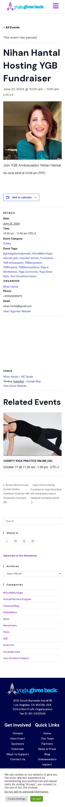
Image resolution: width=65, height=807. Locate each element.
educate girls (10, 258)
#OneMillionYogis (42, 253)
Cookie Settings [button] (16, 798)
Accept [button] (36, 798)
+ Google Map (33, 381)
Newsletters (10, 625)
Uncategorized (11, 651)
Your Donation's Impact (16, 658)
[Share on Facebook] (15, 541)
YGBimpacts (10, 267)
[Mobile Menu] (56, 6)
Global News (10, 612)
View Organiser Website (17, 311)
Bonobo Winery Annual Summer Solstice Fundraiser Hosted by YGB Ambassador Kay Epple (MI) (16, 493)
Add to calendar (22, 197)
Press (6, 632)
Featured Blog (11, 605)
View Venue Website (15, 385)
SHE (5, 638)
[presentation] (32, 434)
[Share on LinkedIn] (32, 541)
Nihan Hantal (10, 286)
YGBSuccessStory (29, 267)
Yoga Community (28, 271)
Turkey (7, 243)
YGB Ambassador (13, 262)
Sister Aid (8, 645)
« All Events (11, 27)
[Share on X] (6, 541)
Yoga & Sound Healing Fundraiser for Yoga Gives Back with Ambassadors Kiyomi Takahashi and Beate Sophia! (46, 491)
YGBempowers (33, 262)
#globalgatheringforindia (17, 253)
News (6, 619)
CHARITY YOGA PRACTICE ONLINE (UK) (28, 461)
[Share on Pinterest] (24, 541)
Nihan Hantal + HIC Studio (18, 376)
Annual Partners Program (17, 599)
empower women (29, 258)
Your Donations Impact (23, 276)
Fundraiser (46, 258)
